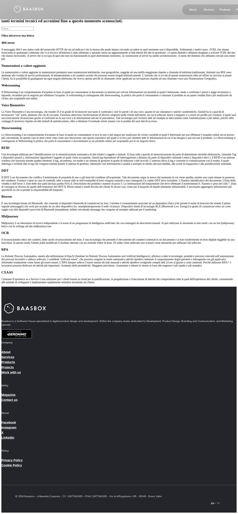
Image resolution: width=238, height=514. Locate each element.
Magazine (8, 395)
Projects (7, 367)
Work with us (11, 372)
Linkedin (7, 437)
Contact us (9, 400)
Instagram (8, 427)
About (193, 9)
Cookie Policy (11, 465)
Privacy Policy (12, 460)
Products (225, 9)
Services (209, 9)
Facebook (8, 422)
